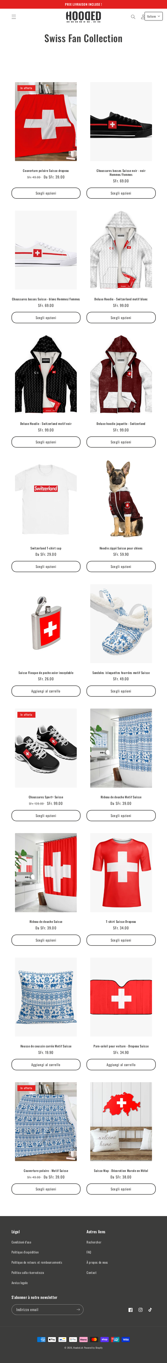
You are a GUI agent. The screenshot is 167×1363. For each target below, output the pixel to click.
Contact (92, 1272)
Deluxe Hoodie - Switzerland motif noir (46, 424)
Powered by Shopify (93, 1347)
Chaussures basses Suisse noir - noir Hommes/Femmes (121, 173)
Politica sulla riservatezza (28, 1272)
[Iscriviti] (78, 1309)
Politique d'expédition (25, 1252)
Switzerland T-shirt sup (45, 548)
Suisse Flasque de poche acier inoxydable (45, 673)
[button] (14, 17)
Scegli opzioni (46, 193)
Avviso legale (20, 1282)
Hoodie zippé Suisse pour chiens (121, 548)
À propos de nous (97, 1262)
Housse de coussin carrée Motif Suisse (46, 1046)
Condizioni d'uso (21, 1242)
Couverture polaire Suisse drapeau (46, 171)
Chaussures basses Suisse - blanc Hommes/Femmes (46, 299)
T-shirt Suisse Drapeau (121, 922)
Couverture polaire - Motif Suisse (46, 1171)
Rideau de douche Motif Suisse (121, 797)
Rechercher (94, 1242)
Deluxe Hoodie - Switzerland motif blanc (121, 299)
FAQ (89, 1252)
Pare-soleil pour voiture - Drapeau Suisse (121, 1046)
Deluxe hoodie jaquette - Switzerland (121, 424)
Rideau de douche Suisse (46, 922)
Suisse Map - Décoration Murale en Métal (121, 1171)
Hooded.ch (78, 1347)
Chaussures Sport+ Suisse (46, 797)
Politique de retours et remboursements (37, 1262)
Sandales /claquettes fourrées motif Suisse (121, 673)
